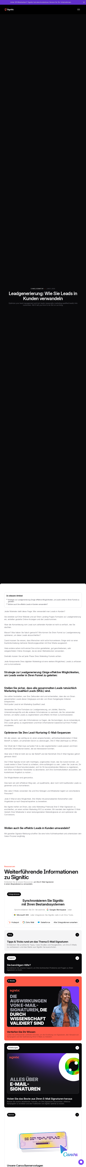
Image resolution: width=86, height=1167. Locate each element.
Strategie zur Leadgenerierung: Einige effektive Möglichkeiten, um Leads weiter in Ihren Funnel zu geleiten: (43, 601)
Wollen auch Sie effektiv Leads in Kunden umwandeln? (28, 604)
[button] (78, 9)
